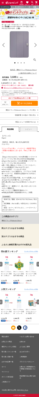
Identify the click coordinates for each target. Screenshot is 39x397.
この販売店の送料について (27, 73)
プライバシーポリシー (27, 362)
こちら (26, 390)
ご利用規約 (23, 357)
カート (4, 367)
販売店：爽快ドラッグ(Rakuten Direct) (23, 70)
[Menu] (2, 2)
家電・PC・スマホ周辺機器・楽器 (22, 7)
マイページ (5, 372)
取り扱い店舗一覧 (7, 357)
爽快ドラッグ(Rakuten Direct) (12, 220)
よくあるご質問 (25, 346)
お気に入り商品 (7, 341)
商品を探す (5, 336)
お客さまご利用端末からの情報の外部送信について (28, 369)
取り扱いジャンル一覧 (9, 351)
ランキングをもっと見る (31, 251)
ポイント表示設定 (7, 377)
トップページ (5, 7)
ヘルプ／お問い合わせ (27, 336)
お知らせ (22, 341)
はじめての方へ (25, 351)
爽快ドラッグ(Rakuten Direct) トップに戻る (21, 110)
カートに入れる (24, 103)
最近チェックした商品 (9, 346)
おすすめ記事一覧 (7, 362)
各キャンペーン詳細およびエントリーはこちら (18, 88)
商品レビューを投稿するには (25, 122)
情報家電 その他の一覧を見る (25, 115)
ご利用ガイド (6, 382)
